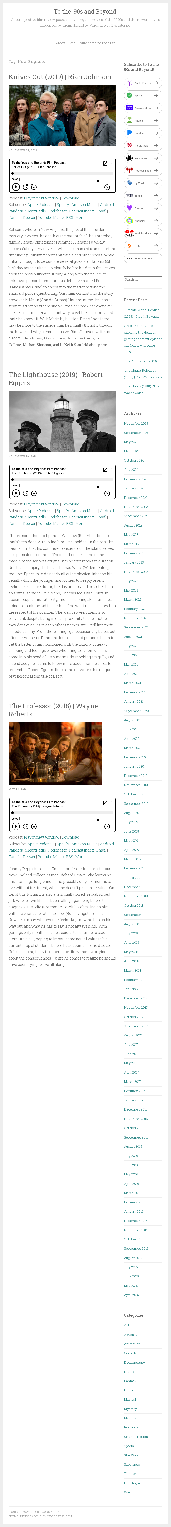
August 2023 (133, 525)
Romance (131, 1427)
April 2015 (131, 1295)
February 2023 (135, 553)
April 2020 (132, 738)
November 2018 (136, 896)
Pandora (16, 210)
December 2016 (135, 1109)
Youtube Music (51, 217)
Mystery (130, 1409)
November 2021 (136, 618)
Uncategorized (135, 1483)
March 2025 (132, 451)
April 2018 (131, 961)
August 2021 (133, 637)
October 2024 (134, 460)
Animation (132, 1344)
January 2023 (134, 562)
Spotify (63, 204)
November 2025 (136, 423)
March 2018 (132, 970)
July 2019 (131, 822)
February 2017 (134, 1091)
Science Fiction (136, 1436)
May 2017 (131, 1063)
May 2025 (131, 442)
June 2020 (132, 729)
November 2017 (136, 1007)
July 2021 (131, 646)
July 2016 (131, 1156)
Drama (129, 1372)
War (127, 1492)
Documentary (134, 1362)
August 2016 (133, 1146)
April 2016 (131, 1184)
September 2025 (136, 432)
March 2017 (132, 1081)
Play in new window (41, 198)
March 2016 (132, 1193)
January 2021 (133, 701)
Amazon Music (84, 204)
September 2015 (136, 1248)
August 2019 (133, 813)
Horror (129, 1390)
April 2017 (131, 1072)
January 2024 (134, 488)
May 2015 (131, 1285)
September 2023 (136, 516)
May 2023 (131, 534)
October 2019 (134, 794)
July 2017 (131, 1044)
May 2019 (131, 840)
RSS (69, 217)
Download (70, 198)
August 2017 (133, 1035)
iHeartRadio (35, 210)
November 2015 (136, 1230)
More (79, 217)
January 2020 (134, 766)
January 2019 (134, 878)
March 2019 (132, 859)
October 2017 (133, 1017)
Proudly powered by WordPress (34, 1512)
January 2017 (133, 1100)
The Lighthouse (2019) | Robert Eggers (56, 378)
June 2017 (131, 1054)
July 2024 (131, 469)
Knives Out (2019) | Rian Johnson (60, 76)
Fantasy (130, 1381)
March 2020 (133, 748)
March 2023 (132, 544)
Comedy (130, 1353)
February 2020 (135, 757)
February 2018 (134, 979)
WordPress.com (59, 1516)
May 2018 (131, 952)
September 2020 (136, 711)
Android (107, 204)
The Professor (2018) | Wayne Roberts (53, 709)
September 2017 (136, 1026)
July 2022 (131, 581)
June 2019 (131, 831)
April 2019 (131, 850)
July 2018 (131, 933)
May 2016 (131, 1174)
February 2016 (134, 1202)
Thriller (130, 1473)
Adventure (132, 1335)
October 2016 (134, 1128)
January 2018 (134, 989)
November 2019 (136, 785)
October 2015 (133, 1239)
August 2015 (133, 1258)
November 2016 (136, 1119)
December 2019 (135, 775)
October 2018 (134, 905)
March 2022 (132, 599)
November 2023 (136, 507)
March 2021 (132, 683)
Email (101, 210)
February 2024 (135, 479)
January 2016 (134, 1211)
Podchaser (57, 210)
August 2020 (133, 720)
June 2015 (131, 1276)
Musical (130, 1399)
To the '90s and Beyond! (85, 11)
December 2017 (135, 998)
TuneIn (15, 217)
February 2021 (134, 692)
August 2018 (133, 924)
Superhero (132, 1464)
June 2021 (131, 655)
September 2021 (136, 627)
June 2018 (131, 942)
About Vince (65, 43)
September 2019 (136, 803)
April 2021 (131, 673)
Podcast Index (81, 210)
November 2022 (136, 572)
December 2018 (135, 887)
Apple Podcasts (40, 204)
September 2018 (136, 915)
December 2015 (135, 1221)
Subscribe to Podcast (97, 43)
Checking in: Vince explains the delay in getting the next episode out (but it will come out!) (143, 339)
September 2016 (136, 1137)
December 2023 (136, 497)
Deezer (29, 217)
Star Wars (131, 1455)
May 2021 (131, 664)
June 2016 (131, 1165)
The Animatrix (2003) (140, 361)
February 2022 (135, 609)
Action (129, 1325)
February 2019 (134, 868)
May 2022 (131, 590)
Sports (129, 1446)
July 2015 (131, 1267)
